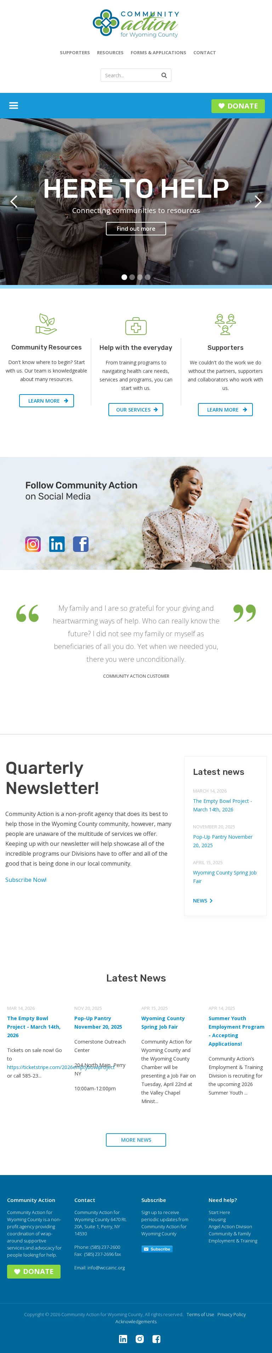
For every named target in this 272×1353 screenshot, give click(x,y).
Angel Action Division (230, 1226)
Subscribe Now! (25, 880)
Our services (133, 409)
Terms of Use (200, 1314)
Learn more (223, 409)
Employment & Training (233, 1240)
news (200, 900)
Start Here (219, 1212)
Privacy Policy (231, 1314)
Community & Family (230, 1233)
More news (136, 1139)
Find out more (136, 229)
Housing (217, 1219)
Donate (242, 106)
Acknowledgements (136, 1321)
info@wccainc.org (106, 1267)
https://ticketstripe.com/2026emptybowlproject (61, 1067)
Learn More (44, 400)
